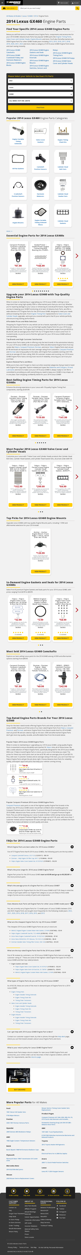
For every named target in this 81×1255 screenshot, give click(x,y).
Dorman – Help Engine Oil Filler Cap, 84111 (25, 858)
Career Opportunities (32, 1217)
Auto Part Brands (30, 1206)
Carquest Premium (27, 347)
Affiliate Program (30, 1209)
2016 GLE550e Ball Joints (14, 1169)
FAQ (10, 1210)
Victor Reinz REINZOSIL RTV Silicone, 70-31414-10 (27, 939)
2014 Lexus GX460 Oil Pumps (64, 58)
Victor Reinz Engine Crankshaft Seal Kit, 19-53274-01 (28, 936)
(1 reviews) (62, 280)
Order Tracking (14, 1225)
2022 (21, 44)
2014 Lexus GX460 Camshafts (13, 51)
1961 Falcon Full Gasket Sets (16, 1112)
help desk (61, 1036)
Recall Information (15, 1228)
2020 (12, 44)
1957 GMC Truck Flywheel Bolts (52, 1132)
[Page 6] (42, 291)
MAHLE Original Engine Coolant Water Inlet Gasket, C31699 (30, 930)
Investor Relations (31, 1226)
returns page (36, 1057)
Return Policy (13, 1231)
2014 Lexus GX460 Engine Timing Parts (62, 54)
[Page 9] (48, 291)
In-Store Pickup (14, 1219)
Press (27, 1234)
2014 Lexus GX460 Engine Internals (39, 56)
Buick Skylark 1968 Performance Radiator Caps (22, 1150)
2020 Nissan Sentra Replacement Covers (20, 1178)
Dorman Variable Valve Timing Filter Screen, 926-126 (28, 942)
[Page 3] (36, 291)
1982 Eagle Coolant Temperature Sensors (20, 1141)
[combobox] (49, 8)
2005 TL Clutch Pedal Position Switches (55, 1162)
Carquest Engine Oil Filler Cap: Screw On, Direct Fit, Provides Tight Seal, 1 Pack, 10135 (30, 830)
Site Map (34, 1247)
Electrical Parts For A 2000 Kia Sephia (54, 1153)
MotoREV (43, 1216)
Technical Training (46, 1225)
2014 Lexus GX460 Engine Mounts (39, 61)
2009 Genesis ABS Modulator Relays (18, 1132)
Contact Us (12, 1207)
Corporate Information (32, 1220)
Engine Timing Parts (63, 37)
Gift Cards (28, 1223)
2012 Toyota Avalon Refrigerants (53, 1145)
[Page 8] (46, 291)
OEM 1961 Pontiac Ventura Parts (17, 1123)
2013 (51, 41)
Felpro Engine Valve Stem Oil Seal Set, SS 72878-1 (30, 770)
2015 (55, 41)
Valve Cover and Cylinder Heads (18, 39)
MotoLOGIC (44, 1213)
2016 (59, 41)
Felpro (17, 347)
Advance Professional (47, 1207)
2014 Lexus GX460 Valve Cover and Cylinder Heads (63, 62)
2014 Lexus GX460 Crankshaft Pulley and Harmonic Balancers (14, 57)
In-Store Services (15, 1222)
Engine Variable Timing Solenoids (25, 995)
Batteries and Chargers (58, 367)
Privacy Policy (12, 1247)
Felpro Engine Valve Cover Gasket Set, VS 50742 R (30, 792)
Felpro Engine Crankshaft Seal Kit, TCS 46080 (29, 781)
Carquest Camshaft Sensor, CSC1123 (23, 855)
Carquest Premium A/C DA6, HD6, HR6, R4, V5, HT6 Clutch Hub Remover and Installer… (57, 1118)
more (8, 231)
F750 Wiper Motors (12, 1115)
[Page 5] (40, 291)
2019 (8, 44)
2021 (17, 44)
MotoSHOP (44, 1210)
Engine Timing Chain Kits (23, 997)
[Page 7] (44, 291)
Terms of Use (24, 1247)
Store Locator (29, 1237)
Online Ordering (45, 1219)
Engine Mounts (36, 39)
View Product (18, 284)
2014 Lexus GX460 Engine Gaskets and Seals (39, 51)
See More (18, 273)
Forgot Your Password (16, 1213)
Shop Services (45, 1222)
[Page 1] (32, 291)
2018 (68, 41)
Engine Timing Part (38, 314)
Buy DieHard (19, 1090)
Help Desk (12, 1216)
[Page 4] (38, 291)
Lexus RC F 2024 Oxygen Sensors (53, 1171)
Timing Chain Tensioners (23, 1000)
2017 (64, 41)
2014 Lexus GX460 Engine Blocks (16, 64)
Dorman (38, 347)
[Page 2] (34, 291)
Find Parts (40, 107)
